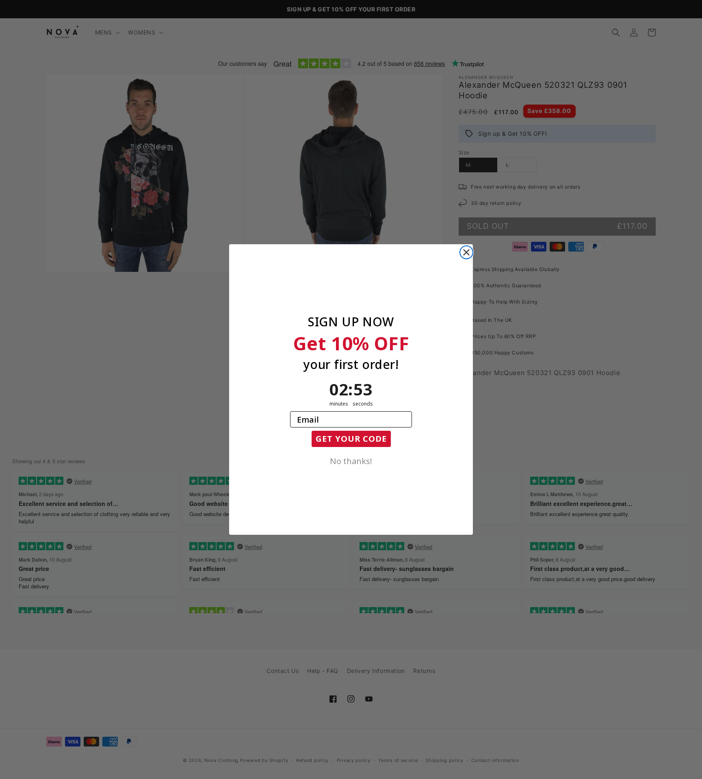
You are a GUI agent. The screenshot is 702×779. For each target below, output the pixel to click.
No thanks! (351, 460)
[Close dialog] (466, 252)
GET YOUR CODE (351, 438)
